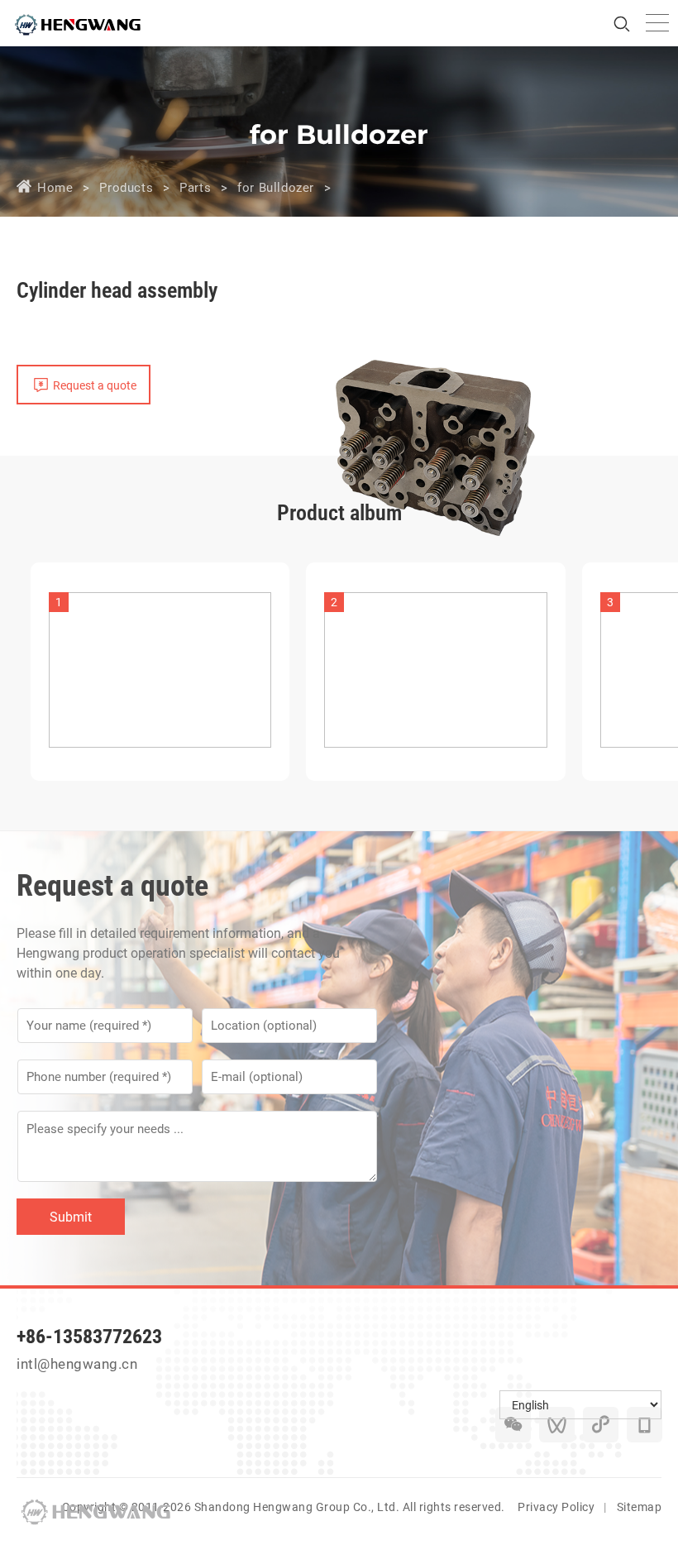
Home (55, 187)
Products (126, 187)
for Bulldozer (275, 187)
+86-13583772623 (89, 1336)
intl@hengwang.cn (77, 1364)
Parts (195, 187)
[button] (649, 656)
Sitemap (639, 1507)
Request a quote (94, 385)
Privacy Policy (556, 1507)
